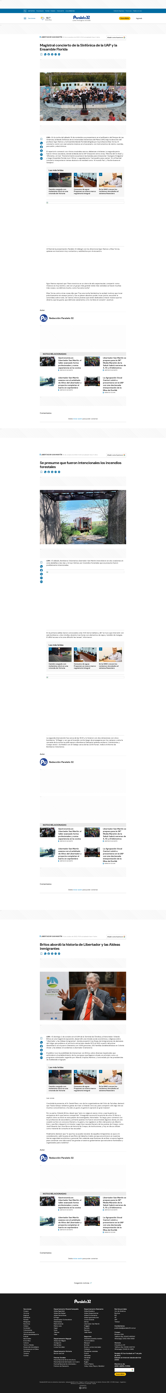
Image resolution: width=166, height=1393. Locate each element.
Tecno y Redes (50, 11)
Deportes (31, 11)
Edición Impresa (119, 11)
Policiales (40, 11)
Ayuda (94, 1383)
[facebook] (49, 54)
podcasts (60, 11)
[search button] (25, 11)
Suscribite (124, 18)
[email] (55, 54)
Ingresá (139, 18)
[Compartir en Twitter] (52, 54)
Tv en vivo (129, 11)
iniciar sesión (77, 419)
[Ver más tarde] (41, 54)
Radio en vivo (137, 11)
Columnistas (70, 11)
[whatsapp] (45, 54)
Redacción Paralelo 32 (61, 318)
